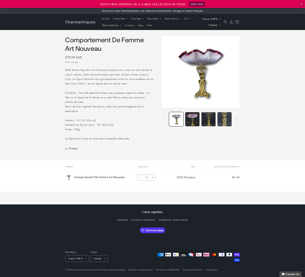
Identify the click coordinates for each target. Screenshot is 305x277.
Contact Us (292, 274)
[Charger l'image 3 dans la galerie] (208, 119)
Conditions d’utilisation (193, 269)
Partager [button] (73, 148)
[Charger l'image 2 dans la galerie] (192, 119)
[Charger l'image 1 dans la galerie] (176, 119)
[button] (120, 18)
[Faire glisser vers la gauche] (164, 119)
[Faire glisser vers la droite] (236, 119)
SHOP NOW (196, 4)
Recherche (122, 219)
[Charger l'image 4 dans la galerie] (224, 119)
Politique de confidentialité (168, 269)
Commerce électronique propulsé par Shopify (105, 269)
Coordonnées (211, 269)
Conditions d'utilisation (143, 219)
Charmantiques (79, 269)
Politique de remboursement (173, 219)
